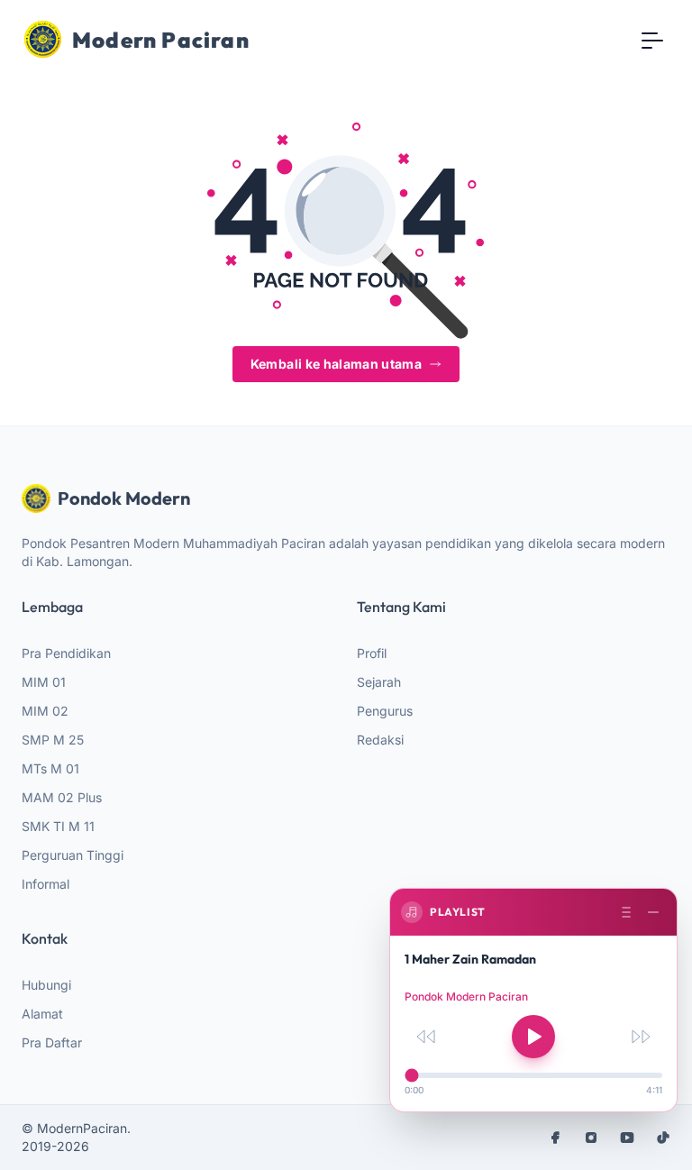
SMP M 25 (53, 739)
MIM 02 (45, 710)
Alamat (42, 1013)
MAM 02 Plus (62, 797)
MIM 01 (44, 682)
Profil (372, 653)
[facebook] (555, 1137)
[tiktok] (663, 1137)
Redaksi (380, 739)
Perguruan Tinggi (72, 855)
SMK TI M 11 (58, 826)
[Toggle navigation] (652, 40)
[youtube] (627, 1137)
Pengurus (385, 710)
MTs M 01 (50, 768)
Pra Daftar (52, 1042)
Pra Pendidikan (66, 653)
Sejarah (379, 682)
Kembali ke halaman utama (336, 363)
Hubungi (46, 984)
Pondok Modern (124, 498)
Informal (45, 883)
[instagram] (591, 1137)
